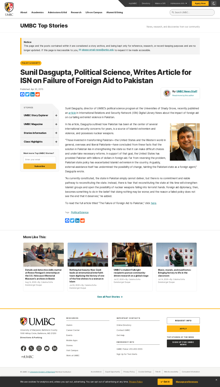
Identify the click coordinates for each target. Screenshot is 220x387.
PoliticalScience (80, 212)
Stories (28, 107)
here (153, 203)
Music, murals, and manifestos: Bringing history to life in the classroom (174, 273)
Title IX (158, 372)
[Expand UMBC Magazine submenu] (56, 124)
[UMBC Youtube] (47, 348)
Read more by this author (183, 95)
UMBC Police (122, 349)
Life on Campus (94, 12)
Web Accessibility (172, 372)
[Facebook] (22, 94)
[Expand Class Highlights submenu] (56, 141)
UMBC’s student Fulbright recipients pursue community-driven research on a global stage (131, 273)
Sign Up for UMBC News (183, 343)
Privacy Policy (136, 381)
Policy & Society (31, 63)
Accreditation (96, 372)
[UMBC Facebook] (23, 348)
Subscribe (39, 166)
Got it (167, 381)
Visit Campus (72, 350)
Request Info (183, 320)
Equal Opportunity (113, 372)
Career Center (73, 330)
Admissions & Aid (57, 12)
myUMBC (133, 3)
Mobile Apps (72, 340)
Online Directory (124, 325)
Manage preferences (187, 381)
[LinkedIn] (32, 94)
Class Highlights (33, 141)
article (72, 112)
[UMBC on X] (31, 348)
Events (69, 335)
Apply (183, 329)
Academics (37, 12)
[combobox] (192, 12)
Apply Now (200, 3)
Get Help (121, 335)
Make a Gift (160, 3)
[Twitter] (27, 94)
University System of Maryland (42, 372)
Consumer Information (191, 372)
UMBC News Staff (186, 91)
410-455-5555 (135, 349)
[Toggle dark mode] (213, 3)
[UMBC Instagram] (39, 348)
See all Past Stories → (110, 296)
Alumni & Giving (114, 12)
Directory (146, 3)
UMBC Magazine (33, 124)
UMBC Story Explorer (36, 115)
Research (76, 12)
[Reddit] (37, 94)
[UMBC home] (6, 9)
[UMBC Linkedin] (54, 348)
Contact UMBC (123, 330)
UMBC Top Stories (44, 26)
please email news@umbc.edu (98, 49)
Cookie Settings (144, 372)
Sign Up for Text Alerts (127, 354)
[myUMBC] (27, 356)
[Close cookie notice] (216, 380)
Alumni (69, 325)
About (23, 12)
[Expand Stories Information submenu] (56, 133)
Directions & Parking (31, 337)
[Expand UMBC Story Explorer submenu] (56, 115)
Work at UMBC (72, 355)
